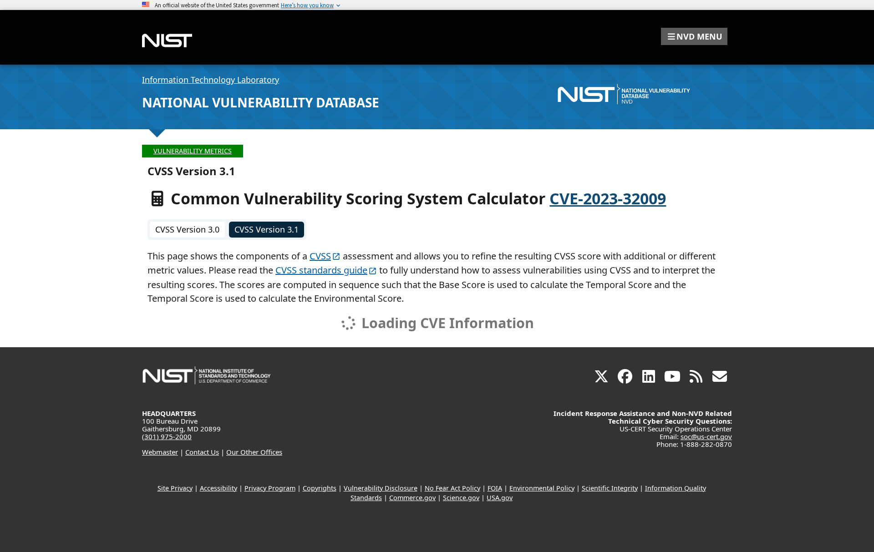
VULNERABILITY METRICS (192, 151)
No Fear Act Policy (452, 488)
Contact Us (202, 451)
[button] (694, 36)
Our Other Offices (254, 451)
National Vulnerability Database (260, 102)
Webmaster (160, 451)
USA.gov (500, 497)
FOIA (495, 488)
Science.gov (461, 497)
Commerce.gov (412, 497)
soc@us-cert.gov (706, 436)
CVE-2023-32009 (607, 198)
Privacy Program (269, 488)
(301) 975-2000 (167, 436)
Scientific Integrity (610, 488)
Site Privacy (175, 488)
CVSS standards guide (321, 270)
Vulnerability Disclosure (380, 488)
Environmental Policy (541, 488)
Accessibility (218, 488)
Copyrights (319, 488)
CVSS (320, 256)
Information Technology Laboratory (210, 79)
